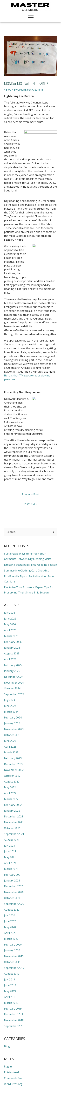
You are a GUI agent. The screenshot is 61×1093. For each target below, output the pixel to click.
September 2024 (14, 694)
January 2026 (12, 647)
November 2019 (14, 956)
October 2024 (12, 688)
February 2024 (13, 717)
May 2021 (10, 857)
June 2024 (10, 706)
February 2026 (13, 642)
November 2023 (14, 729)
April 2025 (10, 659)
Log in (8, 1066)
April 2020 (10, 933)
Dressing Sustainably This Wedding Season (30, 564)
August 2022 (11, 781)
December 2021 (13, 816)
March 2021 (11, 869)
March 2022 (11, 799)
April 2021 (10, 863)
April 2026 (10, 630)
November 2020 (14, 892)
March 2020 (11, 939)
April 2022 (10, 793)
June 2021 (10, 851)
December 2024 (13, 677)
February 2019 (13, 1008)
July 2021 (9, 845)
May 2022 (10, 787)
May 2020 (10, 927)
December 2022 (13, 764)
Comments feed (13, 1078)
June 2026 (10, 618)
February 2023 (13, 758)
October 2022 (12, 776)
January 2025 (12, 671)
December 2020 (13, 886)
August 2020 (11, 909)
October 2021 (12, 828)
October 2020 (12, 898)
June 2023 (10, 741)
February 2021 (13, 874)
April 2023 (10, 746)
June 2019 (10, 985)
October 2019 (12, 962)
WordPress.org (13, 1084)
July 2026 (9, 612)
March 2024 (11, 711)
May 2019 (10, 991)
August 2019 (11, 973)
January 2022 (12, 810)
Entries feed (11, 1072)
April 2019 (10, 997)
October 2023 (12, 735)
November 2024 (14, 682)
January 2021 (12, 880)
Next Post (30, 503)
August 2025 (11, 653)
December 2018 (13, 1014)
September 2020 (14, 904)
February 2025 (13, 665)
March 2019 (11, 1003)
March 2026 (11, 636)
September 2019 (14, 968)
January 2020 (12, 950)
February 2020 (13, 944)
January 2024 (12, 723)
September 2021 (14, 834)
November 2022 (14, 770)
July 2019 (9, 979)
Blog (8, 89)
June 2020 (10, 921)
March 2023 (11, 752)
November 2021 (14, 822)
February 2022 (13, 805)
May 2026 (10, 624)
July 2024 (9, 700)
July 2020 (9, 915)
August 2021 (11, 840)
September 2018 (14, 1026)
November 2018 (14, 1020)
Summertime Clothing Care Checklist (26, 570)
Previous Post (30, 494)
